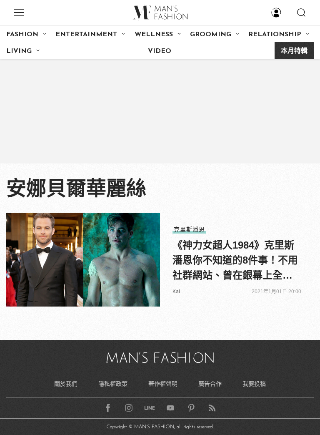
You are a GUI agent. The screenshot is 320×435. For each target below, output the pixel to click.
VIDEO (159, 51)
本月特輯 (294, 51)
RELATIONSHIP (274, 34)
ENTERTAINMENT (86, 34)
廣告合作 (210, 383)
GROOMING (210, 34)
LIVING (19, 51)
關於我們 (66, 383)
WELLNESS (154, 34)
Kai (176, 291)
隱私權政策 (113, 383)
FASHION (22, 34)
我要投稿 (254, 383)
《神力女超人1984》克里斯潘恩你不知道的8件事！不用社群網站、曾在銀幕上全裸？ (235, 261)
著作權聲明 (163, 383)
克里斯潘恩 (189, 229)
